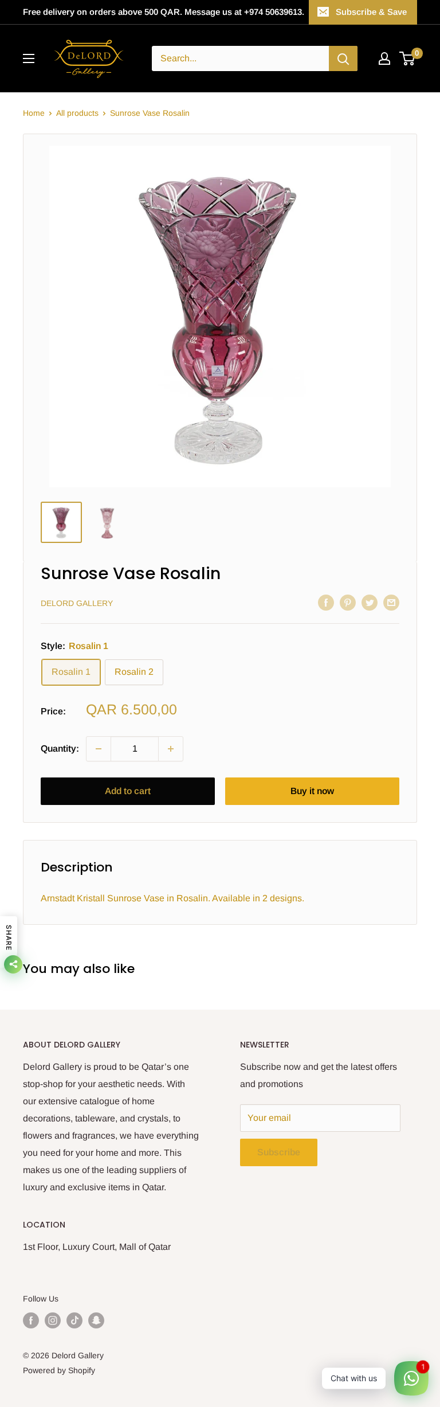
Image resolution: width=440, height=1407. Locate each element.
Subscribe (278, 1152)
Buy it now (312, 791)
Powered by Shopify (59, 1370)
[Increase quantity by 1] (171, 749)
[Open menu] (28, 58)
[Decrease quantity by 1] (99, 749)
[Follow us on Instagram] (53, 1320)
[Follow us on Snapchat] (96, 1320)
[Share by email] (391, 602)
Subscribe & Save (371, 12)
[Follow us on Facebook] (31, 1320)
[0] (407, 58)
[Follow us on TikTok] (74, 1320)
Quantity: (60, 748)
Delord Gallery (77, 603)
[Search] (343, 58)
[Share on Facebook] (326, 602)
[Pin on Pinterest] (348, 602)
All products (77, 113)
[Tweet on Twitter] (370, 602)
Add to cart (128, 791)
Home (34, 113)
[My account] (384, 58)
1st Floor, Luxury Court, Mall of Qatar (97, 1247)
